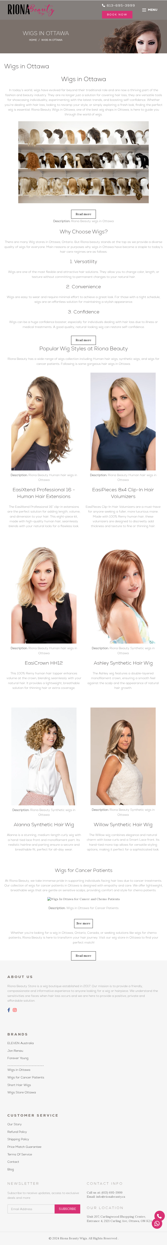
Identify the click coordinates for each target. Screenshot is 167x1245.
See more (83, 923)
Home (33, 39)
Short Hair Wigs (19, 1085)
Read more (83, 214)
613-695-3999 (120, 5)
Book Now (117, 14)
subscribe (67, 1209)
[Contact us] (157, 1223)
